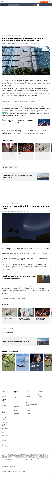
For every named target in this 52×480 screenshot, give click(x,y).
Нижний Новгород (3, 432)
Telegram (15, 397)
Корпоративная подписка (17, 410)
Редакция (28, 396)
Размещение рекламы (30, 397)
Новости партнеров (10, 351)
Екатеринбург (4, 417)
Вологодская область (4, 425)
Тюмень (3, 438)
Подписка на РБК (16, 407)
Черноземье (4, 440)
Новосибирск (4, 419)
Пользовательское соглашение (8, 469)
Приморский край (4, 447)
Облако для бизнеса (30, 402)
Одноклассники (17, 395)
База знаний (4, 405)
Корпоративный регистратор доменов (31, 405)
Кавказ (3, 441)
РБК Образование (4, 407)
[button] (9, 151)
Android (39, 394)
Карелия (3, 443)
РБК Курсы (28, 415)
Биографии (4, 403)
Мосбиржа (13, 462)
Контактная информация (30, 394)
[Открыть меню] (50, 2)
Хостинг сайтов (29, 407)
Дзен (15, 398)
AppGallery (40, 396)
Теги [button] (3, 163)
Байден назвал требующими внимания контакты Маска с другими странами (17, 121)
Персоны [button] (11, 328)
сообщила (4, 111)
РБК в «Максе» (7, 140)
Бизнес (3, 397)
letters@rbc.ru (31, 459)
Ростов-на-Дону (5, 435)
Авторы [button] (3, 328)
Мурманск (4, 445)
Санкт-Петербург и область (4, 415)
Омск (3, 420)
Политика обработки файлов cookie (9, 473)
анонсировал (28, 106)
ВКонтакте (16, 394)
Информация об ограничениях (8, 466)
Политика (4, 124)
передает (4, 85)
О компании (28, 393)
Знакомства (28, 410)
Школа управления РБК (30, 416)
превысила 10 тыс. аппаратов (19, 288)
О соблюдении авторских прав (8, 468)
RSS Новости (16, 415)
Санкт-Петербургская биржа (21, 462)
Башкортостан (4, 422)
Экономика (4, 394)
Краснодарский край (5, 429)
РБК (2, 282)
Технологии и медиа (6, 35)
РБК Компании (28, 413)
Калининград (4, 426)
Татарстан (4, 437)
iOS (39, 393)
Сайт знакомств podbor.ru (31, 411)
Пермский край (5, 433)
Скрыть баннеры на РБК (17, 404)
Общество (4, 396)
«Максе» (22, 298)
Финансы (3, 402)
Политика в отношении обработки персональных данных (14, 471)
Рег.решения (28, 408)
